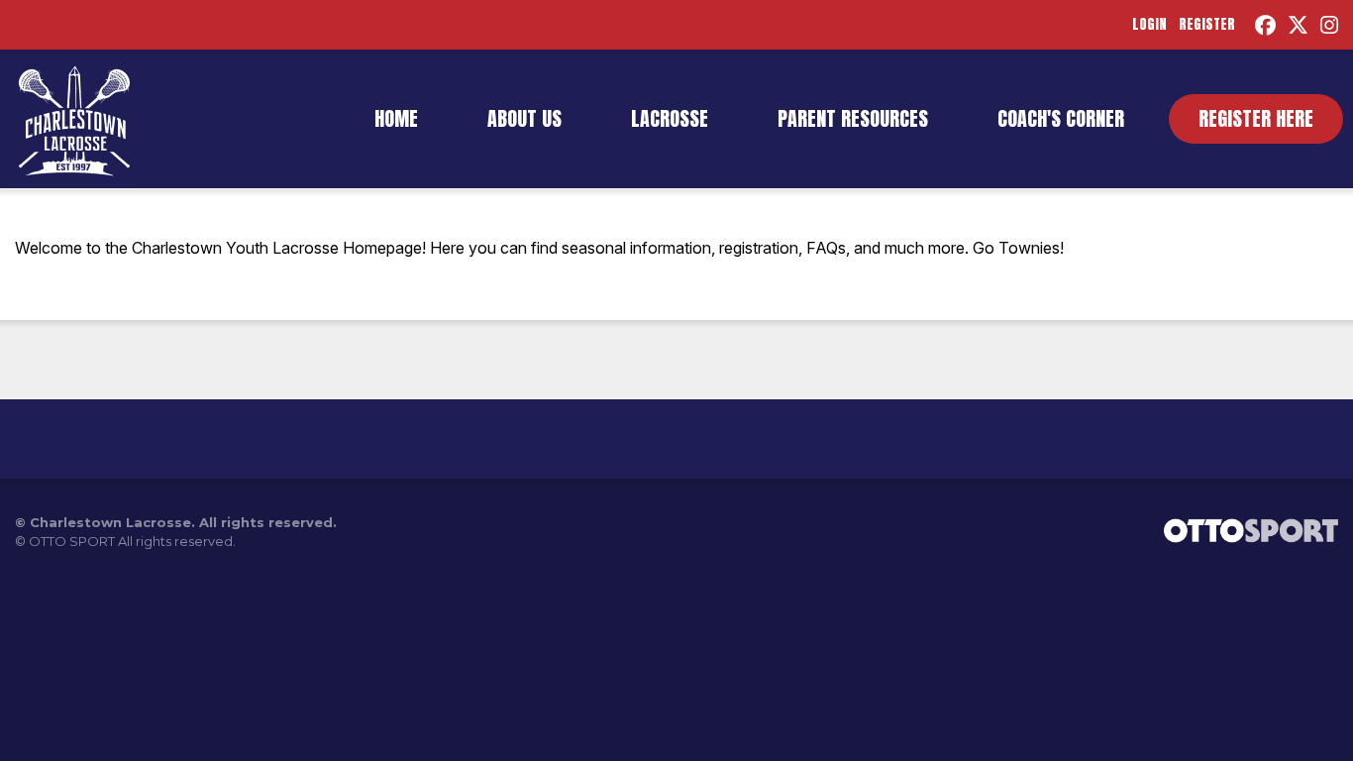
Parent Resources (853, 118)
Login (1149, 24)
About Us (524, 118)
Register (1207, 24)
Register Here (1255, 118)
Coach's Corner (1060, 118)
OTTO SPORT (72, 541)
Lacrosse (669, 118)
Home (396, 118)
